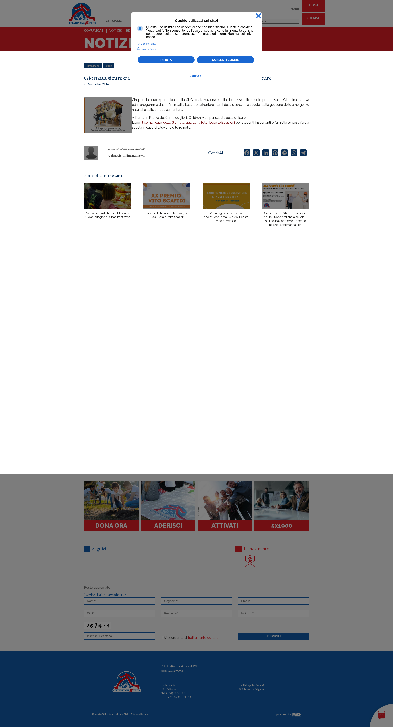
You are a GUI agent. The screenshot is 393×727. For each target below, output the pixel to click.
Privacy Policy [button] (148, 49)
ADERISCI (313, 18)
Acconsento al (191, 638)
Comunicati (94, 31)
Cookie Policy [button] (148, 43)
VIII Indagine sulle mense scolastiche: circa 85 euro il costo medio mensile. (226, 217)
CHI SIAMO (114, 21)
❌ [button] (258, 16)
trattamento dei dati (203, 638)
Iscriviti (274, 636)
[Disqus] (196, 301)
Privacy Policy (139, 714)
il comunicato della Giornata (163, 122)
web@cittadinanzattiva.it (127, 155)
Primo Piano (92, 65)
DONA (313, 5)
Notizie (115, 31)
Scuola (108, 65)
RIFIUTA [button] (166, 59)
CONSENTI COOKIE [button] (225, 59)
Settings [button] (197, 75)
